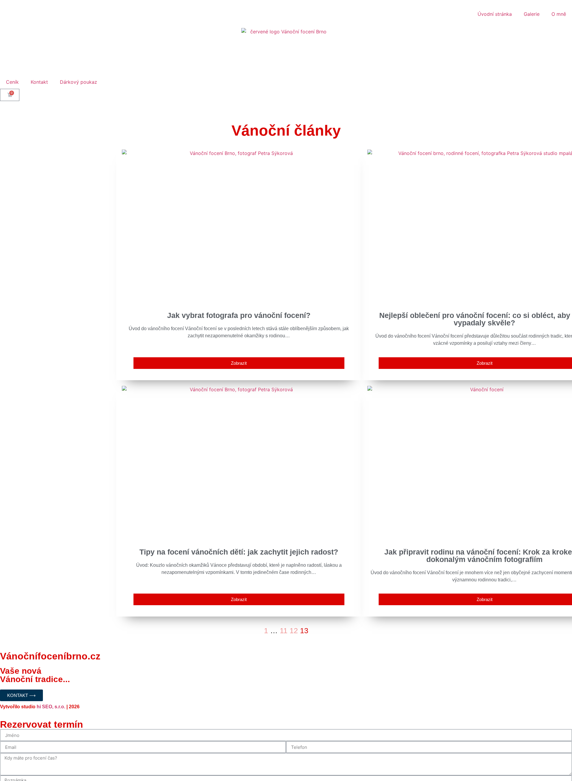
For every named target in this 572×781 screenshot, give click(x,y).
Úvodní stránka (495, 14)
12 (294, 630)
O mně (558, 14)
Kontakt (39, 82)
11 (283, 630)
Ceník (12, 82)
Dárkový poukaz (78, 82)
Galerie (532, 14)
